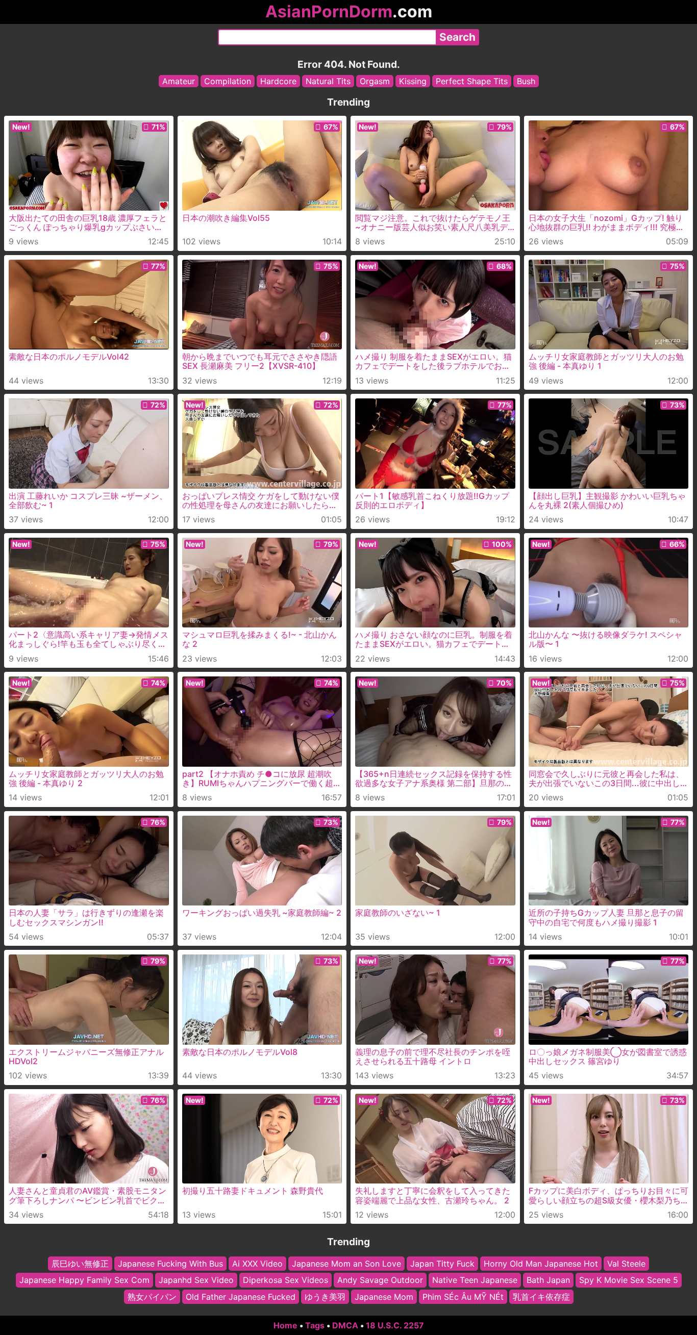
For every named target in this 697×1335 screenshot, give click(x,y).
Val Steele (626, 1263)
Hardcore (278, 81)
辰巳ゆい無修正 (80, 1263)
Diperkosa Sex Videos (285, 1280)
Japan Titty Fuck (442, 1263)
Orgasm (375, 81)
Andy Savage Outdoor (380, 1280)
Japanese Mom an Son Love (346, 1263)
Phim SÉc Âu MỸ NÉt (463, 1297)
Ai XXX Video (257, 1263)
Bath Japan (548, 1280)
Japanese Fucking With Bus (170, 1263)
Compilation (227, 81)
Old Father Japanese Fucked (240, 1297)
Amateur (178, 81)
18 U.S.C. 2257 (395, 1325)
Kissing (413, 81)
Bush (526, 81)
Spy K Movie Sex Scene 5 (628, 1280)
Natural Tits (328, 81)
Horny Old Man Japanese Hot (541, 1263)
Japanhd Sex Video (196, 1280)
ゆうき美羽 (325, 1297)
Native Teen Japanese (474, 1280)
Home (285, 1325)
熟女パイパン (152, 1297)
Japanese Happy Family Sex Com (84, 1280)
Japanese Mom (384, 1297)
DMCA (345, 1325)
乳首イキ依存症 (541, 1297)
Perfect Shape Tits (472, 81)
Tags (315, 1325)
